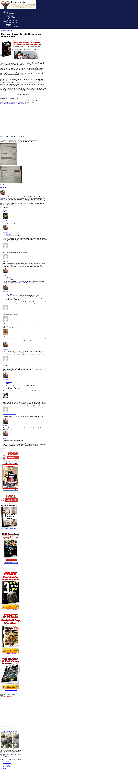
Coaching (5, 11)
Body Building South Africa (9, 414)
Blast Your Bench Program (10, 731)
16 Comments (8, 30)
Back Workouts (9, 15)
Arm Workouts (9, 16)
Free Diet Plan (6, 761)
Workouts (5, 12)
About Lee (5, 28)
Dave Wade (8, 294)
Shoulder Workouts (11, 17)
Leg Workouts (9, 18)
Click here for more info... (10, 756)
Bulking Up (8, 24)
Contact (4, 768)
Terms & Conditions (7, 766)
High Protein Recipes (11, 22)
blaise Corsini (9, 382)
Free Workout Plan (7, 763)
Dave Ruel (5, 220)
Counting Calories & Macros (13, 26)
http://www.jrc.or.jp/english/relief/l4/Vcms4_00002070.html (13, 103)
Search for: (2, 448)
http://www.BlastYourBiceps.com (26, 282)
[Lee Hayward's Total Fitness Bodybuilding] (18, 9)
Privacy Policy (6, 765)
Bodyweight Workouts (11, 20)
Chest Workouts (10, 13)
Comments (5, 210)
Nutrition (5, 21)
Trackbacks (5, 211)
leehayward (2, 30)
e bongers (8, 277)
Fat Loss (8, 25)
